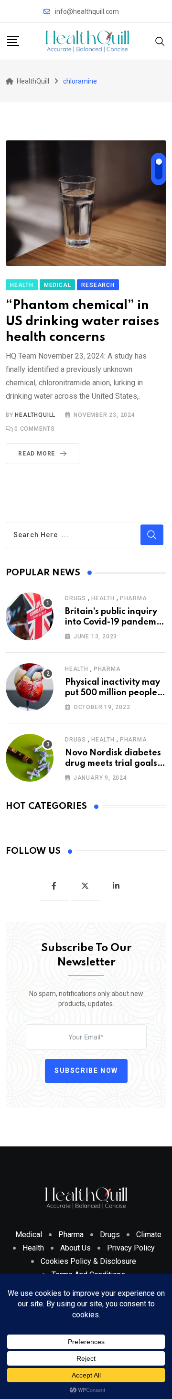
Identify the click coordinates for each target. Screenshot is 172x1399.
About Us (75, 1247)
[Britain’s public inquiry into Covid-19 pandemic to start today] (30, 616)
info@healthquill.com (87, 11)
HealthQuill (35, 415)
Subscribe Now (86, 1070)
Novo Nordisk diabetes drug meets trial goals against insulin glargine (114, 764)
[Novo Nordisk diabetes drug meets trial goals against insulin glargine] (30, 758)
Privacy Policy (131, 1247)
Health (103, 598)
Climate (148, 1234)
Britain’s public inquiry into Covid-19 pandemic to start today (114, 622)
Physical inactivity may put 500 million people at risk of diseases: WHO (115, 693)
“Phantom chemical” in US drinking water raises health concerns (82, 321)
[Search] (160, 41)
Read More (36, 453)
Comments (34, 428)
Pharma (133, 598)
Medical (28, 1234)
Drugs (75, 598)
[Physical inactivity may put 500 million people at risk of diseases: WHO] (30, 687)
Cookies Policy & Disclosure (88, 1261)
